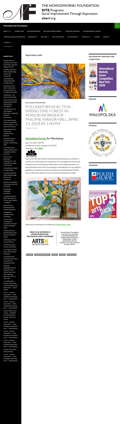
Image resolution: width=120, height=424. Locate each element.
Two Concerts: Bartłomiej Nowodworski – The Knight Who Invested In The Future (10, 161)
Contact (97, 37)
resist (55, 254)
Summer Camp (19, 31)
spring (62, 254)
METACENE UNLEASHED (72, 31)
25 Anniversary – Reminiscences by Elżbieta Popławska (9, 207)
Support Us (86, 37)
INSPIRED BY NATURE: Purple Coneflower (9, 214)
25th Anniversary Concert (92, 31)
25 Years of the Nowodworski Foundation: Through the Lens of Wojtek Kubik (10, 224)
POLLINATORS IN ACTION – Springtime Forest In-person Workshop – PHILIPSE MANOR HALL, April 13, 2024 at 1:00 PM (52, 115)
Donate (105, 37)
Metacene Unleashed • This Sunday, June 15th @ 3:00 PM (10, 184)
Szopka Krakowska (33, 31)
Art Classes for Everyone (35, 103)
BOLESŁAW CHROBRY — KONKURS (8, 191)
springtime (72, 254)
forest (29, 254)
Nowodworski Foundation (16, 25)
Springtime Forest (35, 138)
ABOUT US (7, 31)
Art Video (44, 37)
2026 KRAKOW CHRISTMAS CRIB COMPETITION (9, 81)
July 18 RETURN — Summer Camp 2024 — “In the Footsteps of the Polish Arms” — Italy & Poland (11, 285)
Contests (7, 42)
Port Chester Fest (58, 37)
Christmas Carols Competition (14, 37)
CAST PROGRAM (72, 37)
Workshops (32, 37)
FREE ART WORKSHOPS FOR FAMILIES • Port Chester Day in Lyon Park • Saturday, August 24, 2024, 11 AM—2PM (10, 272)
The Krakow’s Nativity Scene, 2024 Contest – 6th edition (10, 252)
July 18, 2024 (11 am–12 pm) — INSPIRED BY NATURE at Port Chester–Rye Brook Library (10, 315)
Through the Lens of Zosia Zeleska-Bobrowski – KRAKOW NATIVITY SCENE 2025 (11, 113)
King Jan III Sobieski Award (52, 31)
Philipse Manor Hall (63, 224)
